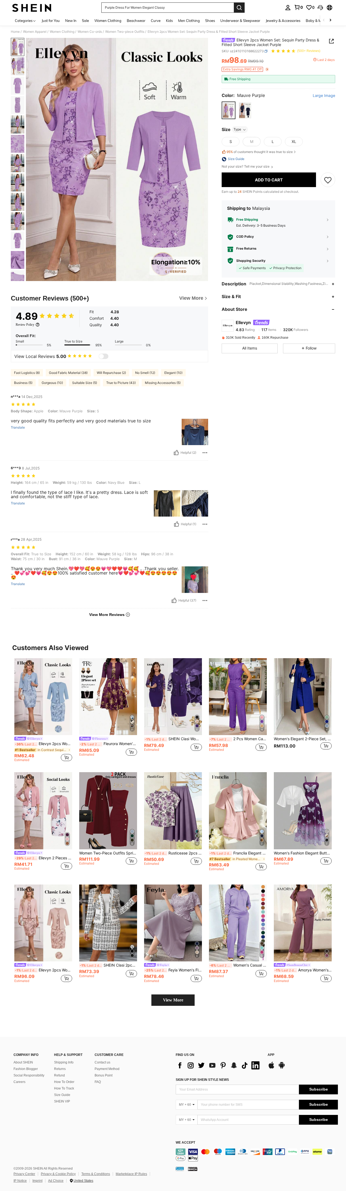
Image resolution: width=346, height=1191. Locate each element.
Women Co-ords (90, 32)
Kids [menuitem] (169, 20)
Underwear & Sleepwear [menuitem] (240, 20)
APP (271, 1055)
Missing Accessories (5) (163, 383)
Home (15, 32)
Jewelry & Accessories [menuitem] (283, 20)
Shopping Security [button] (250, 261)
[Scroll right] (330, 20)
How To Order (64, 1082)
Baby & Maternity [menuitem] (320, 20)
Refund (59, 1075)
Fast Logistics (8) (27, 373)
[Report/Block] (205, 452)
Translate (18, 427)
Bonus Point (103, 1075)
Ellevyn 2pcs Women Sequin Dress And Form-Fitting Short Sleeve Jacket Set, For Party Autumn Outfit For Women (43, 744)
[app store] (271, 1068)
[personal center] (288, 7)
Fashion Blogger (26, 1069)
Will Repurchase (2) (111, 373)
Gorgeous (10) (52, 383)
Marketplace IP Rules (131, 1174)
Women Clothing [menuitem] (107, 20)
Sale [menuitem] (85, 20)
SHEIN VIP (62, 1101)
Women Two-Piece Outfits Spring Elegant (108, 853)
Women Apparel (34, 32)
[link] (298, 7)
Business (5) (23, 383)
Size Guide (62, 1095)
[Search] (239, 7)
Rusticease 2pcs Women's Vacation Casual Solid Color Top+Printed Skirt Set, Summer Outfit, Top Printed (173, 853)
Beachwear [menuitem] (136, 20)
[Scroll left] (324, 20)
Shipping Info (64, 1062)
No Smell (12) (145, 373)
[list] (219, 1065)
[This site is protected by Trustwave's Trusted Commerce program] (180, 1169)
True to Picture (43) (121, 383)
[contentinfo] (257, 1154)
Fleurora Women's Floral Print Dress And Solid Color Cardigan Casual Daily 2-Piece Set (108, 744)
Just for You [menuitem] (51, 20)
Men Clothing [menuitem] (189, 20)
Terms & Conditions (95, 1174)
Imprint (37, 1181)
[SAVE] (328, 180)
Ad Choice (56, 1181)
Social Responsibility (29, 1075)
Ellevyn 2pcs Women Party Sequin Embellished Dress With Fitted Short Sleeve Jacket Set (43, 970)
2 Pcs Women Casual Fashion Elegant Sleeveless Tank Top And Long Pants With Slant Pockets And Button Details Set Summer (238, 739)
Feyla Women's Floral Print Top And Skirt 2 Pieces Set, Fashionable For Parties (173, 970)
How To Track (64, 1088)
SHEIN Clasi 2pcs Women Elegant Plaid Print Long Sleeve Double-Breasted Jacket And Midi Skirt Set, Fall (108, 965)
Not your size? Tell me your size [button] (246, 167)
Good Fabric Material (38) (68, 373)
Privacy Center (24, 1174)
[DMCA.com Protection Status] (192, 1169)
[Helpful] (176, 452)
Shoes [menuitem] (210, 20)
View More (173, 1000)
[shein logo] (31, 7)
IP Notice (20, 1181)
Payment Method (107, 1069)
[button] (320, 7)
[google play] (281, 1068)
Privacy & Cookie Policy (58, 1174)
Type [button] (237, 130)
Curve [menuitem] (156, 20)
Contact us (102, 1062)
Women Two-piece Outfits (124, 32)
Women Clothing (62, 32)
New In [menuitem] (70, 20)
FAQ (98, 1082)
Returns (60, 1069)
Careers (19, 1082)
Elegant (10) (173, 373)
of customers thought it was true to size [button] (260, 152)
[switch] (103, 356)
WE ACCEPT (185, 1142)
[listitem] (43, 711)
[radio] (228, 110)
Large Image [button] (324, 95)
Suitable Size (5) (84, 383)
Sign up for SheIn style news (202, 1080)
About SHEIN (23, 1062)
